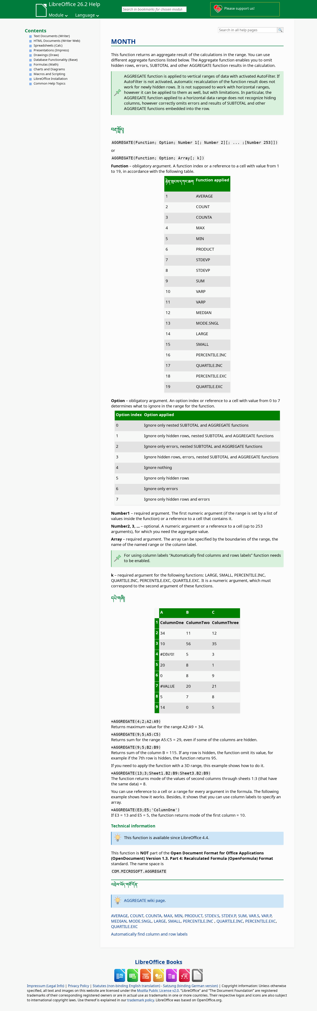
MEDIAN (119, 921)
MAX (168, 915)
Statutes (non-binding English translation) (126, 985)
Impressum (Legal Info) (45, 985)
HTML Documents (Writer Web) (57, 40)
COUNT (136, 915)
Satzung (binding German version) (190, 985)
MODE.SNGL (140, 921)
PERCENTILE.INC (198, 921)
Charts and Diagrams (49, 69)
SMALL (174, 921)
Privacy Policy (78, 985)
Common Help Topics (49, 83)
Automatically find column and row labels (149, 934)
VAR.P (266, 915)
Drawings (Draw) (46, 55)
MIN (178, 915)
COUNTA (154, 915)
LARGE (160, 921)
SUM (242, 915)
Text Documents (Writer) (52, 36)
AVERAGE (119, 915)
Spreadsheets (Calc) (48, 45)
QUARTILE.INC (230, 921)
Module (56, 15)
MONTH (123, 41)
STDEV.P (228, 915)
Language (85, 15)
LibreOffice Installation (50, 78)
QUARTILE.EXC (124, 926)
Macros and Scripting (49, 74)
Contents (35, 30)
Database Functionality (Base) (56, 59)
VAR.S (254, 915)
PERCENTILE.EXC (260, 921)
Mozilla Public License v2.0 (158, 990)
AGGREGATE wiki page (144, 900)
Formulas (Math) (46, 64)
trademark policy (140, 1000)
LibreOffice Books (158, 961)
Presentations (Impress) (51, 50)
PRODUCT (193, 915)
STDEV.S (212, 915)
